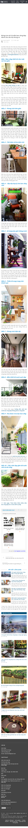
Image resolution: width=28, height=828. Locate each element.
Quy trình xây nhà (13, 1)
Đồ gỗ (2, 777)
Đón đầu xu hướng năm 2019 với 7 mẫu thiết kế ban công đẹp (18, 590)
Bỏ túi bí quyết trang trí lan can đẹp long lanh (12, 685)
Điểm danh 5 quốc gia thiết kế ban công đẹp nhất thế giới (18, 598)
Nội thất (3, 768)
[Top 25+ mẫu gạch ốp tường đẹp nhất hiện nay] (20, 522)
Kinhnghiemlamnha (13, 54)
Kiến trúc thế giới (5, 788)
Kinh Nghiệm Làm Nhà (19, 551)
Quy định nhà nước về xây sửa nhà (9, 763)
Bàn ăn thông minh (6, 804)
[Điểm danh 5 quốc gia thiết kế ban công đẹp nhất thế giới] (6, 602)
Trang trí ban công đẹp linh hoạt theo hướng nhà (18, 581)
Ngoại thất (4, 770)
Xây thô (6, 821)
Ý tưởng (23, 820)
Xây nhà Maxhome (5, 800)
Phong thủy (15, 822)
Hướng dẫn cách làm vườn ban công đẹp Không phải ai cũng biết (14, 409)
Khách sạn (3, 796)
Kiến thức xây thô (5, 760)
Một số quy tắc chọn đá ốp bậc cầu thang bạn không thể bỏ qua (8, 545)
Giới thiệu (3, 748)
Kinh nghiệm (17, 820)
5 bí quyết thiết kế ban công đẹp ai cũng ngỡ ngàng (18, 573)
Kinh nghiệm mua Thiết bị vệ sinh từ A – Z (11, 781)
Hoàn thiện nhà (22, 821)
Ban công (6, 42)
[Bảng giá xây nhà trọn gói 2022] (9, 522)
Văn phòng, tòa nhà (6, 792)
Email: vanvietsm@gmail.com (8, 753)
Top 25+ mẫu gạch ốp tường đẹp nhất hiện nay (20, 530)
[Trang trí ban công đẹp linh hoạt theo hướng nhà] (6, 584)
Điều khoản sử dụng (6, 750)
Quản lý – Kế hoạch (9, 820)
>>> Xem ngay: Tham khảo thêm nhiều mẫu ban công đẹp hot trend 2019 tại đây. (14, 503)
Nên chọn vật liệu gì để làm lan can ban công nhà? (13, 734)
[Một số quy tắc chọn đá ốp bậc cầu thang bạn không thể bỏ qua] (9, 538)
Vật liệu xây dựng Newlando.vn (8, 802)
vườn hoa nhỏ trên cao (18, 456)
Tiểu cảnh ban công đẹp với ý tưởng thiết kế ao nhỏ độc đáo (14, 660)
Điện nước (3, 775)
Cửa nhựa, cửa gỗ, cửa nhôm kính (9, 771)
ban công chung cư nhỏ (13, 85)
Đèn (2, 773)
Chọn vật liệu (17, 1)
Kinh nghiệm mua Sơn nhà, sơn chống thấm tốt (13, 779)
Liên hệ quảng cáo (5, 751)
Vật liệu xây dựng (5, 762)
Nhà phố (3, 790)
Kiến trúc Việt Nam (6, 787)
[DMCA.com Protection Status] (6, 808)
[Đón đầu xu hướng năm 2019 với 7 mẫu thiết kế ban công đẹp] (6, 592)
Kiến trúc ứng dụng (6, 785)
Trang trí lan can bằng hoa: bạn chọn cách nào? (13, 710)
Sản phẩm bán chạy (9, 510)
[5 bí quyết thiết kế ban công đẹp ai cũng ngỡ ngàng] (6, 576)
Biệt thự (3, 794)
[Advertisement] (14, 18)
